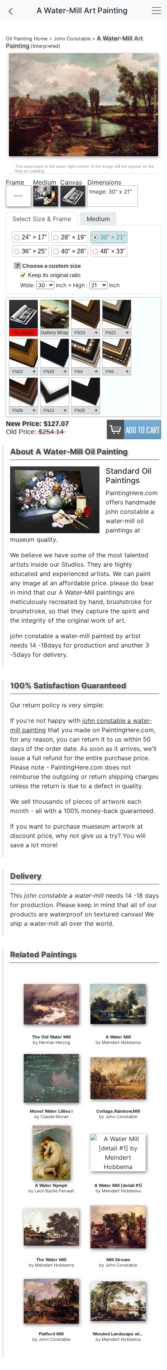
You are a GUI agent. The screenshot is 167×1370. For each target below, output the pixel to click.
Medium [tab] (98, 219)
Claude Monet (54, 1116)
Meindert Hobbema (121, 1042)
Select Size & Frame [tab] (41, 219)
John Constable (72, 39)
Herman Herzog (54, 1042)
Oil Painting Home (26, 39)
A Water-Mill (114, 38)
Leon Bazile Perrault (54, 1191)
